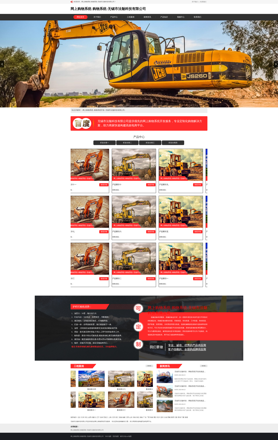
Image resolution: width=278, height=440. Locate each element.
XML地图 (108, 436)
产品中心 (114, 17)
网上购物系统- (88, 110)
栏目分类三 (150, 143)
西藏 (168, 417)
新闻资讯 (147, 17)
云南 (165, 417)
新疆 (186, 417)
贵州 (162, 417)
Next (276, 64)
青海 (179, 417)
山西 (89, 417)
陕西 (172, 417)
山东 (130, 417)
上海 (109, 417)
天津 (82, 417)
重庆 (155, 417)
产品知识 (164, 17)
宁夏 (182, 417)
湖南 (141, 417)
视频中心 (181, 17)
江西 (127, 417)
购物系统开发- (99, 110)
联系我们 (203, 2)
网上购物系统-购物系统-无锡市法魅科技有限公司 (87, 430)
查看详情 (100, 185)
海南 (151, 417)
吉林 (101, 417)
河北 (86, 417)
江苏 (113, 417)
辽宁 (97, 417)
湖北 (137, 417)
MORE (149, 366)
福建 (123, 417)
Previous (2, 64)
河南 (134, 417)
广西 (148, 417)
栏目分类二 (127, 143)
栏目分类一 (104, 143)
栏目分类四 (173, 143)
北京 (79, 417)
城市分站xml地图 (126, 436)
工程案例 (130, 17)
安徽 (120, 417)
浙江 (116, 417)
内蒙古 (93, 417)
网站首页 (80, 17)
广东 (144, 417)
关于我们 (195, 2)
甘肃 (175, 417)
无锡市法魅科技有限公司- (115, 110)
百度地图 (116, 436)
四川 (158, 417)
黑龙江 (105, 417)
